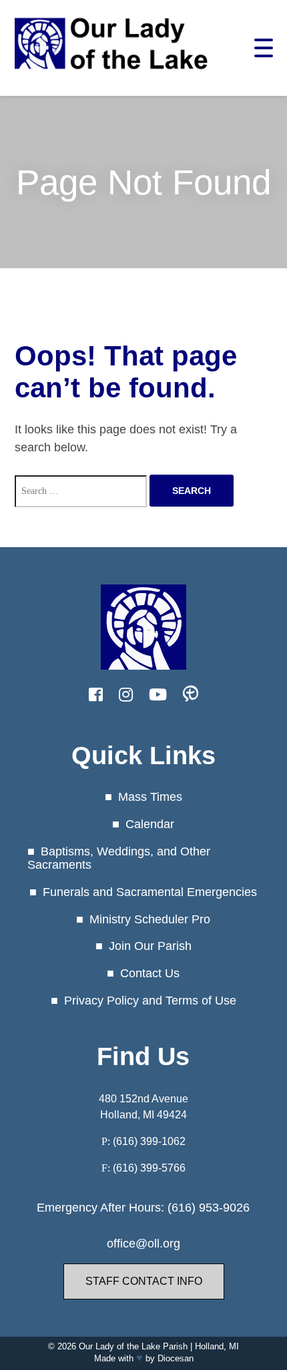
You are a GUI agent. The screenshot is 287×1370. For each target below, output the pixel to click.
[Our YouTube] (158, 695)
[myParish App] (190, 695)
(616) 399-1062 (149, 1141)
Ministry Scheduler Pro (149, 919)
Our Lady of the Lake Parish (133, 1346)
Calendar (149, 824)
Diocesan (176, 1358)
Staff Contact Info (143, 1281)
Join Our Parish (150, 946)
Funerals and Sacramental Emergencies (150, 892)
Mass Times (150, 796)
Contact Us (150, 973)
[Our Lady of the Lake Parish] (112, 75)
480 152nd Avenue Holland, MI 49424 (143, 1106)
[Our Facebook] (96, 695)
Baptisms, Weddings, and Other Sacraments (118, 858)
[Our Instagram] (126, 695)
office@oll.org (143, 1243)
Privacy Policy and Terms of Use (150, 1000)
